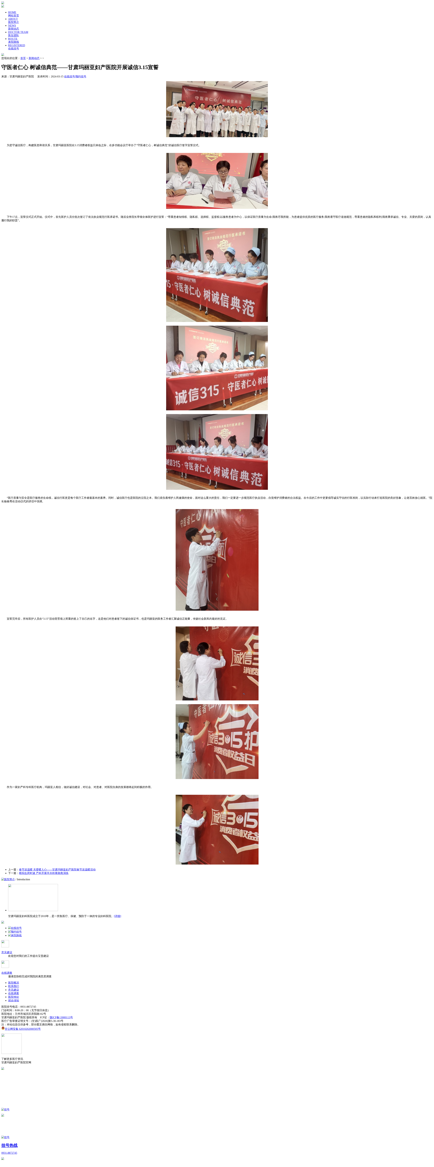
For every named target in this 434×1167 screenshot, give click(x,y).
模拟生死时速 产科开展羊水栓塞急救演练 (43, 873)
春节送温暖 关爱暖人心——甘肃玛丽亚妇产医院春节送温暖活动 (57, 869)
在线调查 (6, 972)
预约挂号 (16, 931)
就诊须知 (13, 1000)
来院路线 (16, 935)
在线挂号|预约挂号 (75, 76)
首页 (23, 58)
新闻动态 (34, 58)
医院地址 (13, 996)
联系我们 (13, 986)
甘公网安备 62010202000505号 (23, 1028)
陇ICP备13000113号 (61, 1017)
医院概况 (13, 982)
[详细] (117, 916)
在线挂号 (16, 928)
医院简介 (9, 879)
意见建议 (6, 952)
